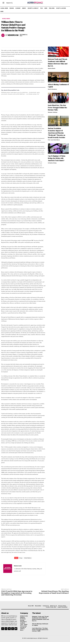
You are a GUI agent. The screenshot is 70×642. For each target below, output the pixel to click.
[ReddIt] (20, 40)
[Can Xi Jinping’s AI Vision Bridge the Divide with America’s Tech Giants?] (58, 148)
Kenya (20, 558)
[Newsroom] (3, 35)
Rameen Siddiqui (52, 112)
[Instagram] (6, 628)
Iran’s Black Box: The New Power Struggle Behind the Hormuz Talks (57, 107)
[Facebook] (3, 40)
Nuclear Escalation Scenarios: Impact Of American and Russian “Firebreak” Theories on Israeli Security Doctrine (56, 133)
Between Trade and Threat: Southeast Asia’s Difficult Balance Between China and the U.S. (57, 62)
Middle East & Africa (53, 102)
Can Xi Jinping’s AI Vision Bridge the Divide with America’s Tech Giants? (56, 158)
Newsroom (13, 35)
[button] (9, 3)
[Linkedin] (16, 40)
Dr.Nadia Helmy (52, 163)
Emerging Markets (52, 81)
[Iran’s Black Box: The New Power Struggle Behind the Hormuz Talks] (58, 98)
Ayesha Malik (51, 68)
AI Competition (51, 153)
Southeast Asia (52, 56)
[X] (7, 40)
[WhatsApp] (11, 40)
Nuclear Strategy (52, 125)
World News (6, 18)
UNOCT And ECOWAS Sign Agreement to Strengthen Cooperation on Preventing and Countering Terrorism (16, 593)
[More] (28, 40)
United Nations (27, 558)
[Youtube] (15, 628)
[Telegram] (24, 40)
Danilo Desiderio (52, 89)
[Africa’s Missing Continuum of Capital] (58, 77)
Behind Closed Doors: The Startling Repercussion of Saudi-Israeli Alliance (54, 592)
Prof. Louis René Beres (54, 140)
